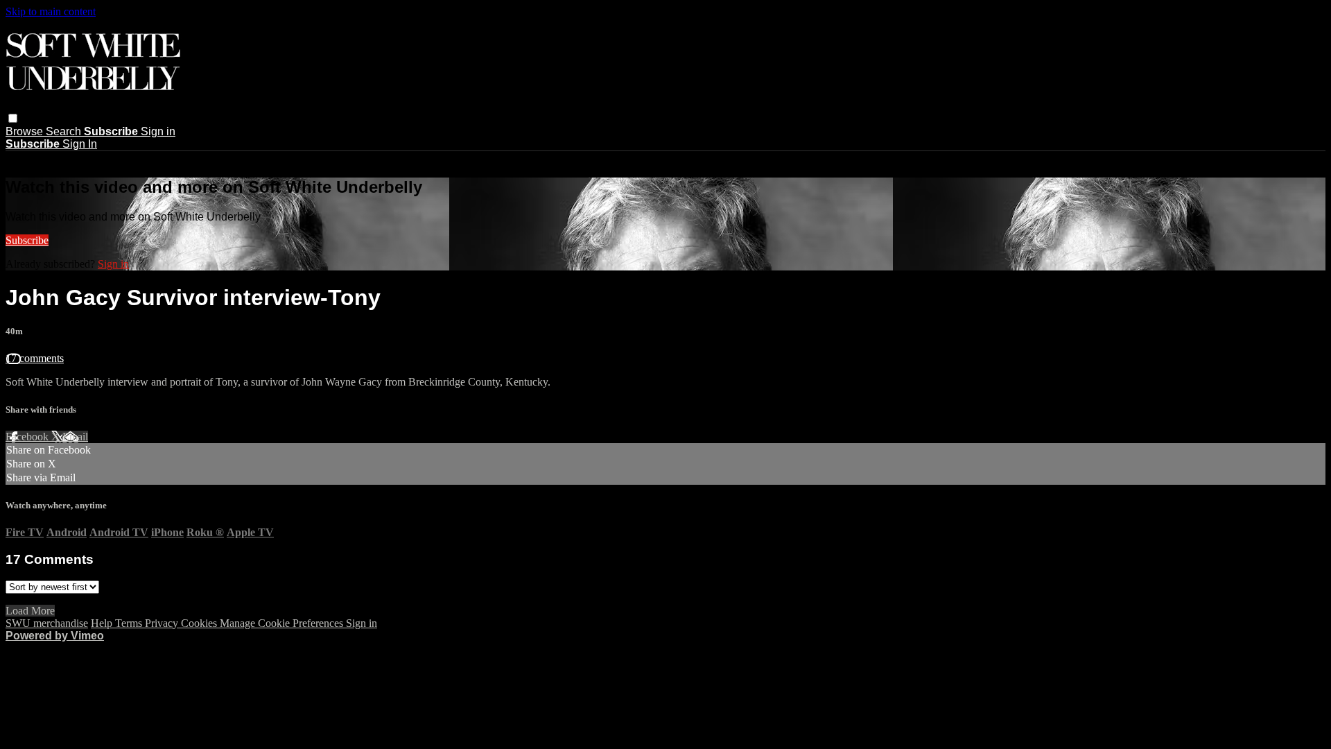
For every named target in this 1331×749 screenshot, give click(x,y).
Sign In (79, 144)
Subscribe (27, 240)
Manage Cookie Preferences (283, 623)
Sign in (158, 131)
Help (103, 623)
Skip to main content (51, 11)
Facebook (28, 436)
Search (65, 131)
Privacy (163, 623)
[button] (12, 118)
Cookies (200, 623)
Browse (26, 131)
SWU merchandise (47, 623)
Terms (130, 623)
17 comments (35, 358)
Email (75, 436)
